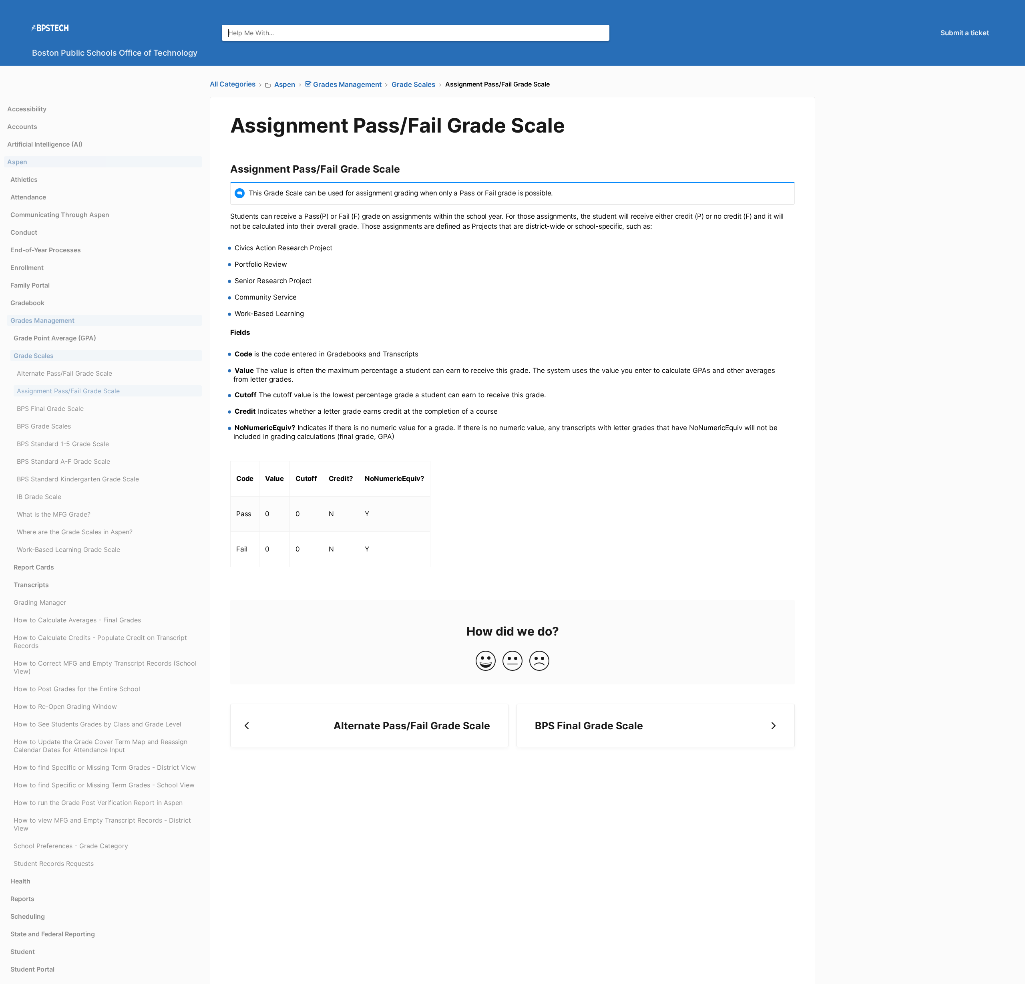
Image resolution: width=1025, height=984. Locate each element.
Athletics (24, 179)
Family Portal (30, 285)
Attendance (28, 197)
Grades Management (42, 320)
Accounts (22, 127)
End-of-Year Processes (45, 250)
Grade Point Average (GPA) (55, 338)
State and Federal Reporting (52, 934)
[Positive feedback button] (485, 661)
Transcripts (31, 585)
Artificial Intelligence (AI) (44, 144)
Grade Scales (34, 356)
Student (22, 952)
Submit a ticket (965, 33)
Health (20, 881)
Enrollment (27, 268)
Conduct (23, 232)
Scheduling (27, 916)
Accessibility (26, 109)
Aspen (17, 162)
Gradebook (27, 303)
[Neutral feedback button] (512, 661)
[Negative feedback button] (539, 661)
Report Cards (34, 567)
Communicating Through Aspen (59, 215)
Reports (22, 899)
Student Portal (32, 969)
